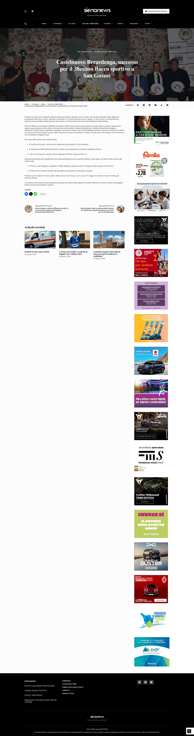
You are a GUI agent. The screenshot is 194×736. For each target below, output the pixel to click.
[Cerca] (25, 24)
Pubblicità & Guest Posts (72, 687)
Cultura (71, 24)
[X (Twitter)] (144, 105)
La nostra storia (69, 684)
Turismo (107, 24)
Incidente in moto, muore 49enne (37, 251)
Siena (98, 52)
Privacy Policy (68, 693)
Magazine (134, 24)
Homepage (66, 681)
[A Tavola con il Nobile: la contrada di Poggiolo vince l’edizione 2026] (74, 239)
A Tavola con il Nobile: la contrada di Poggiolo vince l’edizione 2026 (73, 252)
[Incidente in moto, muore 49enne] (40, 239)
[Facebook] (138, 105)
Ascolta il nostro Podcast (157, 11)
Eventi (120, 24)
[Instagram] (145, 682)
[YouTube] (151, 682)
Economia (57, 24)
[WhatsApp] (167, 105)
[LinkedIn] (150, 105)
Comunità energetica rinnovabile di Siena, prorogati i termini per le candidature (106, 253)
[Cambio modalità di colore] (32, 11)
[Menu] (26, 11)
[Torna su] (189, 731)
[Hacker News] (155, 105)
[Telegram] (161, 105)
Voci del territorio (90, 24)
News (44, 24)
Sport (147, 24)
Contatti (66, 690)
